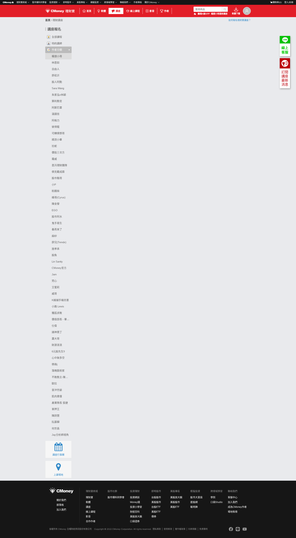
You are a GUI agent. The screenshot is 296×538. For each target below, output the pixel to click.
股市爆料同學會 (39, 2)
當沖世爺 (57, 389)
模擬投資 (94, 2)
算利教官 (57, 101)
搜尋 (225, 9)
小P (54, 184)
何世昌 (55, 428)
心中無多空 (58, 357)
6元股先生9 (58, 351)
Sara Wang (58, 88)
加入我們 (61, 509)
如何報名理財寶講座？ (240, 20)
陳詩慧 (55, 415)
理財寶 (89, 497)
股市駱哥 (57, 178)
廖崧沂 (55, 75)
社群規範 (192, 529)
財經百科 (135, 511)
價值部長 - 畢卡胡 (62, 319)
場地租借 (232, 511)
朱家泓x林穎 (59, 94)
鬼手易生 (57, 223)
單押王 (55, 409)
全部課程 (57, 36)
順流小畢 (57, 139)
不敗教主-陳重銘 (61, 377)
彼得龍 (55, 126)
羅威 (54, 158)
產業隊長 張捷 (60, 402)
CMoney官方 (59, 267)
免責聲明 (203, 529)
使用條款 (168, 529)
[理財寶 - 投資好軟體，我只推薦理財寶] (60, 11)
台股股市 (156, 497)
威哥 (54, 293)
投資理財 (53, 2)
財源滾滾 (57, 344)
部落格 (60, 504)
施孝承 (55, 248)
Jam (54, 274)
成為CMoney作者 (237, 506)
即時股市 (67, 2)
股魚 (54, 255)
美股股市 (156, 502)
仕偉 (54, 325)
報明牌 (194, 506)
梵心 (54, 280)
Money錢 (135, 502)
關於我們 (61, 499)
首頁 (89, 11)
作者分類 (57, 49)
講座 (118, 11)
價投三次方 (58, 152)
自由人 (55, 69)
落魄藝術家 (58, 370)
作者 (166, 11)
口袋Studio (217, 502)
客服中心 (232, 497)
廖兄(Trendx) (59, 242)
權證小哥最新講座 (219, 14)
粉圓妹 (55, 190)
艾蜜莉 (55, 287)
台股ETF (156, 506)
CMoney (7, 2)
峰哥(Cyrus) (58, 197)
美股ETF (156, 511)
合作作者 (90, 521)
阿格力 (55, 120)
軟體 (103, 11)
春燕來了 (57, 229)
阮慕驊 (55, 421)
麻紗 (54, 235)
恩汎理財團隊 (59, 165)
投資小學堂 (136, 506)
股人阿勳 (57, 81)
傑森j (54, 364)
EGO (55, 210)
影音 (152, 11)
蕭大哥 (55, 338)
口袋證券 (135, 521)
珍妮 (54, 146)
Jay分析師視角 (60, 434)
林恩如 (55, 62)
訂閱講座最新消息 (284, 78)
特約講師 (57, 43)
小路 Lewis (58, 306)
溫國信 (55, 113)
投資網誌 (135, 497)
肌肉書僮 (57, 396)
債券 (153, 516)
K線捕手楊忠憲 (60, 300)
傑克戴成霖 (58, 171)
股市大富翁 (196, 497)
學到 (213, 497)
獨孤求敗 (57, 312)
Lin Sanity (57, 261)
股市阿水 (57, 216)
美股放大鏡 (136, 516)
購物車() (277, 2)
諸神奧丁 (57, 332)
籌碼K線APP (204, 14)
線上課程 (135, 11)
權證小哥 (57, 56)
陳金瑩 (55, 203)
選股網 (194, 502)
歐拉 (54, 383)
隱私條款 (157, 529)
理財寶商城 (21, 2)
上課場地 (58, 474)
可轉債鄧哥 (58, 133)
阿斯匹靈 (57, 107)
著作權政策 (180, 529)
